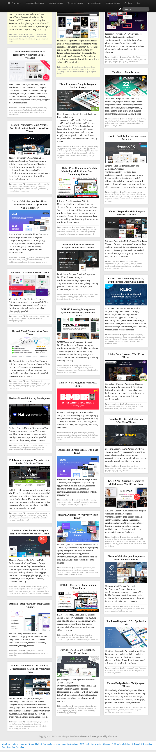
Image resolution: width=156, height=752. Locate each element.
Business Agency (68, 570)
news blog (115, 544)
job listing (90, 708)
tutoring (73, 372)
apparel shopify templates (131, 119)
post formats (132, 339)
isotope (11, 319)
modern (39, 37)
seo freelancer (110, 546)
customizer (131, 337)
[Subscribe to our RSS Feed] (120, 10)
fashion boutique (122, 121)
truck (39, 726)
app (27, 258)
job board (75, 708)
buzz (79, 433)
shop (38, 39)
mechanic (138, 264)
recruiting (91, 711)
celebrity (91, 433)
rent (40, 189)
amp (27, 513)
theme (66, 299)
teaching (67, 372)
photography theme (42, 591)
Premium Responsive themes (67, 736)
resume (66, 575)
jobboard (73, 711)
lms (84, 370)
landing (23, 260)
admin (28, 651)
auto (27, 184)
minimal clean (110, 197)
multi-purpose (123, 339)
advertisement (130, 404)
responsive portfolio (112, 199)
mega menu (119, 123)
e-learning (76, 368)
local (129, 406)
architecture (126, 192)
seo (35, 39)
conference (109, 264)
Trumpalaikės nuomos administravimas (60, 744)
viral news (87, 437)
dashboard (27, 653)
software (139, 671)
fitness (127, 264)
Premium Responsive (35, 3)
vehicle (44, 189)
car (39, 722)
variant (44, 262)
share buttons (66, 435)
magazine (26, 37)
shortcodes (39, 518)
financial (121, 264)
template (60, 299)
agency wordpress (85, 568)
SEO (138, 3)
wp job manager (71, 713)
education (12, 260)
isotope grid (134, 194)
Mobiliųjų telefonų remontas (14, 744)
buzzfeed (84, 433)
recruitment (61, 713)
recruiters (83, 711)
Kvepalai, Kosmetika (143, 744)
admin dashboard (37, 651)
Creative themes (113, 3)
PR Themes (13, 3)
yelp (133, 409)
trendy (29, 450)
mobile (119, 609)
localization (18, 319)
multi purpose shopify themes (133, 123)
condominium (133, 261)
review (93, 234)
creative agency (136, 192)
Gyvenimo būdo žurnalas (13, 747)
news (30, 516)
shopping (37, 112)
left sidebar (142, 194)
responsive (25, 39)
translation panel (23, 520)
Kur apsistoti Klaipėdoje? (102, 744)
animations (13, 653)
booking (138, 404)
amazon (82, 635)
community (83, 230)
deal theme (61, 232)
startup (38, 262)
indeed (69, 708)
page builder (142, 59)
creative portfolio (15, 589)
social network (124, 341)
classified (26, 187)
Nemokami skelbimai (123, 744)
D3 (114, 671)
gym (46, 445)
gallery (64, 297)
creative (19, 37)
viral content (61, 437)
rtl (34, 518)
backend (20, 653)
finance (73, 572)
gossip (59, 435)
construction (109, 468)
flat (115, 609)
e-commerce (42, 108)
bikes (39, 184)
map (133, 406)
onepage (121, 266)
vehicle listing (13, 191)
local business (93, 572)
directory (115, 406)
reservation (109, 409)
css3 (47, 316)
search (116, 409)
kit (125, 671)
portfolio (18, 39)
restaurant (19, 450)
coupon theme (92, 230)
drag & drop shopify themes (86, 149)
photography (119, 62)
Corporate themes (75, 3)
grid (114, 59)
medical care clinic (131, 542)
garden (132, 264)
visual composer (37, 450)
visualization (109, 673)
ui (143, 671)
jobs (78, 711)
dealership (23, 724)
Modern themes (94, 3)
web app (118, 673)
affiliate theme (90, 227)
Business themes (56, 3)
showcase (134, 62)
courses (69, 368)
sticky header (109, 611)
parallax (108, 126)
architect (125, 261)
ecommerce (13, 110)
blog (27, 34)
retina (31, 39)
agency (124, 57)
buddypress (74, 230)
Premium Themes (17, 34)
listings (124, 406)
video (121, 199)
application (134, 668)
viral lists (70, 437)
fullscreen (42, 589)
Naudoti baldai (35, 744)
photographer (110, 62)
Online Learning (92, 370)
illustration (120, 59)
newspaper (36, 516)
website (15, 655)
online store (13, 112)
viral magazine (78, 437)
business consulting (81, 570)
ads (123, 404)
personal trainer (124, 544)
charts (107, 671)
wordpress (77, 299)
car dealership (14, 187)
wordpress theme (111, 344)
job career (82, 708)
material (17, 448)
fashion (20, 110)
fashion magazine (120, 539)
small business (77, 575)
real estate (137, 266)
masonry (128, 59)
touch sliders (119, 611)
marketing (38, 260)
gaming (130, 468)
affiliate (76, 635)
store (42, 112)
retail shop (142, 544)
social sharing (82, 435)
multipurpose (13, 262)
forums (90, 368)
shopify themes (117, 126)
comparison (70, 637)
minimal (33, 37)
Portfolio (128, 3)
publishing (12, 518)
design (138, 57)
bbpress (124, 335)
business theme (31, 587)
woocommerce (14, 115)
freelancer (108, 59)
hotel (120, 406)
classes (84, 366)
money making (90, 232)
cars (21, 187)
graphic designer (132, 539)
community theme (120, 337)
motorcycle (34, 189)
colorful (136, 606)
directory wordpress (72, 232)
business (39, 34)
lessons (80, 370)
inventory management (17, 189)
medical (108, 266)
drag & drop (72, 149)
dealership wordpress (37, 187)
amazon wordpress (63, 230)
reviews (29, 518)
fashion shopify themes (136, 121)
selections (73, 155)
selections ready (82, 155)
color (133, 57)
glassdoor (82, 706)
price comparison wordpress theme (78, 234)
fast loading (35, 589)
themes (121, 409)
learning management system (67, 370)
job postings (66, 711)
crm (111, 671)
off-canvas (43, 516)
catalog (88, 635)
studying (60, 372)
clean (44, 34)
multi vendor (61, 234)
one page (119, 197)
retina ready (114, 341)
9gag (75, 433)
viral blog (94, 435)
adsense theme (79, 227)
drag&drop (139, 337)
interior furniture (118, 542)
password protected (129, 197)
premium (83, 297)
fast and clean (34, 513)
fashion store (109, 123)
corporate (12, 37)
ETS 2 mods (84, 744)
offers (88, 639)
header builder (28, 110)
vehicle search (24, 191)
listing (28, 189)
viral (89, 435)
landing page (13, 591)
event (18, 260)
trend (71, 299)
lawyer (11, 448)
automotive (33, 184)
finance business (82, 572)
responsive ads (22, 518)
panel (134, 671)
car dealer (45, 184)
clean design (109, 337)
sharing (74, 435)
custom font (109, 194)
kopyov (128, 671)
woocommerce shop (130, 199)
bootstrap (32, 34)
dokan (82, 232)
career (76, 706)
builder (86, 500)
